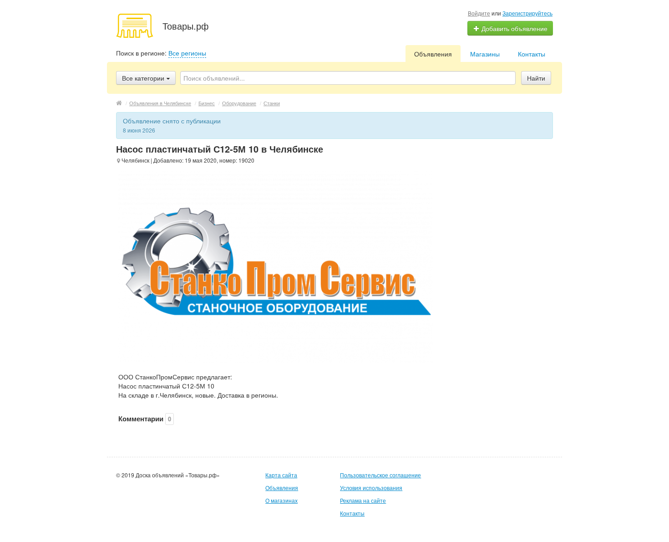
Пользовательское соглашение (380, 475)
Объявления (433, 53)
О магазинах (281, 500)
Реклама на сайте (363, 500)
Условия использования (371, 487)
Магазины (485, 53)
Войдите (479, 13)
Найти (536, 77)
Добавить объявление (513, 28)
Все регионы (187, 52)
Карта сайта (281, 475)
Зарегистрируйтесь (527, 13)
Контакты (531, 53)
